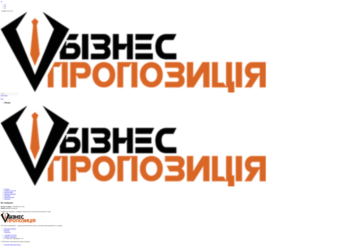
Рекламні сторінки (10, 229)
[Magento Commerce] (176, 186)
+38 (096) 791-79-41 (10, 235)
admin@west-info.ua (10, 237)
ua (5, 4)
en (5, 6)
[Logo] (24, 222)
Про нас (6, 230)
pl (5, 8)
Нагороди (7, 232)
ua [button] (1, 1)
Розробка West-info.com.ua (12, 244)
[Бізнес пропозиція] (176, 92)
